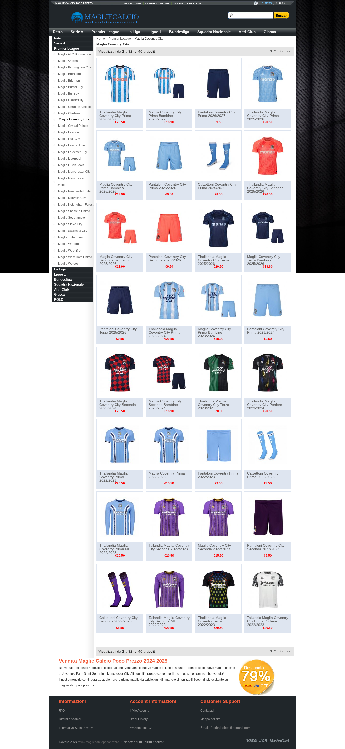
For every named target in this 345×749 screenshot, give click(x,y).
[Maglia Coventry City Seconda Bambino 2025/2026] (119, 228)
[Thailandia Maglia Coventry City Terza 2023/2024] (218, 372)
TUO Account (132, 3)
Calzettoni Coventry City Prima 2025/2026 (217, 186)
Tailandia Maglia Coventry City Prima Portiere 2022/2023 (267, 621)
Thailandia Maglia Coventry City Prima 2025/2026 (263, 115)
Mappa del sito (210, 719)
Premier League (105, 32)
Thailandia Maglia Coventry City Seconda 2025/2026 (265, 187)
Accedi (178, 3)
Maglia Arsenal (68, 61)
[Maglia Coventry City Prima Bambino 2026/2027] (169, 83)
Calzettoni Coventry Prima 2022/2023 (262, 475)
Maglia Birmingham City (74, 67)
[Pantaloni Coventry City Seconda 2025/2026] (169, 228)
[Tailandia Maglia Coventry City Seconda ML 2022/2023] (169, 589)
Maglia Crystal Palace (72, 126)
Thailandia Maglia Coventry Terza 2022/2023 (212, 621)
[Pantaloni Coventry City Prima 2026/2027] (218, 83)
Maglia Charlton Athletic (74, 107)
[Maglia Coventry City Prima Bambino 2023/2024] (218, 300)
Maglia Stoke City (69, 224)
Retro (58, 32)
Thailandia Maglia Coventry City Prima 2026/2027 (115, 115)
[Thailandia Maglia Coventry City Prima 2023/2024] (169, 300)
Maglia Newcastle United (74, 191)
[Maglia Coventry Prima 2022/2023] (169, 444)
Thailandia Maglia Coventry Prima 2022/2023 (113, 476)
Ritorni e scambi (70, 719)
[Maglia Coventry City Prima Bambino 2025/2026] (119, 156)
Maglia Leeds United (72, 145)
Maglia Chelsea (68, 113)
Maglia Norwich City (71, 198)
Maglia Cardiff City (70, 100)
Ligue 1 (154, 32)
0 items (267, 3)
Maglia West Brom (70, 250)
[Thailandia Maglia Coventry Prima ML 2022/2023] (119, 517)
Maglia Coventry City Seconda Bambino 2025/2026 (115, 260)
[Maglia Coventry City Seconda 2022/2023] (218, 517)
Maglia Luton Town (70, 165)
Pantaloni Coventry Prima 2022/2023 (218, 475)
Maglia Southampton (72, 217)
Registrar (194, 3)
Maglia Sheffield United (73, 211)
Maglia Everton (68, 132)
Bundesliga (179, 32)
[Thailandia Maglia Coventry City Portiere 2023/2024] (267, 372)
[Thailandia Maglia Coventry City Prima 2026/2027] (119, 83)
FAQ (62, 710)
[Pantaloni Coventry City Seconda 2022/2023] (267, 517)
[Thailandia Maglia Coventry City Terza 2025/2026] (218, 228)
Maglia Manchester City (73, 171)
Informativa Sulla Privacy (76, 728)
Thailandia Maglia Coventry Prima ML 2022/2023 (114, 549)
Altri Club (247, 32)
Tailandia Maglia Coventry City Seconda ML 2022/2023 (169, 621)
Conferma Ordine (157, 3)
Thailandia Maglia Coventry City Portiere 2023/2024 (264, 404)
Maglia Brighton (68, 80)
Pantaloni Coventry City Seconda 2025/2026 (167, 258)
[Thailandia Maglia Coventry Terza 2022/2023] (218, 589)
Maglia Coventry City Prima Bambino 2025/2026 (115, 187)
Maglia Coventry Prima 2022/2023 (167, 475)
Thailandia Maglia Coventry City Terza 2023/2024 (213, 404)
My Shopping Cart (142, 728)
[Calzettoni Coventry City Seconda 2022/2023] (119, 589)
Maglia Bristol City (70, 87)
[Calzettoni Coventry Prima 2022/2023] (267, 444)
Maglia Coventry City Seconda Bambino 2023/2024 (165, 404)
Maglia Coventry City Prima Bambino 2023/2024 (214, 332)
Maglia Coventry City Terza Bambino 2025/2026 (263, 260)
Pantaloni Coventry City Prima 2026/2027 (216, 114)
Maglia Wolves (67, 263)
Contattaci (207, 710)
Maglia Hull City (68, 139)
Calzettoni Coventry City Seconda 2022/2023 (118, 619)
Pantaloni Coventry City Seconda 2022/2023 (265, 547)
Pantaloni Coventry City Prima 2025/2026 (167, 186)
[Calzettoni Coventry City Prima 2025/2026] (218, 156)
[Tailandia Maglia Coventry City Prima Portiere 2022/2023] (267, 589)
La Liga (133, 32)
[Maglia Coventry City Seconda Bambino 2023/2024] (169, 372)
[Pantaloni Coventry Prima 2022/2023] (218, 444)
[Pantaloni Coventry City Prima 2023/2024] (267, 300)
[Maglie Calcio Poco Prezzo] (129, 18)
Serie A (77, 32)
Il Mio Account (139, 710)
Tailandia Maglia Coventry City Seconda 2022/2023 (169, 547)
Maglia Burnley (68, 93)
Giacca (270, 32)
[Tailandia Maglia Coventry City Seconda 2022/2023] (169, 517)
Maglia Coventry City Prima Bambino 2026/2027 (165, 115)
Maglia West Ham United (74, 257)
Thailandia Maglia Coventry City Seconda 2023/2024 (117, 404)
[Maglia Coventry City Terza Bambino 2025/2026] (267, 228)
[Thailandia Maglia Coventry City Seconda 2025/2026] (267, 156)
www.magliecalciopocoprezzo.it (99, 742)
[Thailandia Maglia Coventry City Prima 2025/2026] (267, 83)
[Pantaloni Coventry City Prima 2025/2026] (169, 156)
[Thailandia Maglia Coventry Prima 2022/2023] (119, 444)
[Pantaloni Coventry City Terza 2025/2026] (119, 300)
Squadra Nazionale (214, 32)
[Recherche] (281, 15)
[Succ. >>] (284, 51)
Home (100, 38)
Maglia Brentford (69, 74)
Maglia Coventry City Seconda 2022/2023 (214, 547)
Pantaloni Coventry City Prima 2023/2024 (265, 330)
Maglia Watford (68, 244)
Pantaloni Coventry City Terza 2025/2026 (118, 330)
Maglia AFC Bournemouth (75, 54)
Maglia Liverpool (69, 158)
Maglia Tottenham (70, 237)
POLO (58, 300)
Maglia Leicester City (72, 152)
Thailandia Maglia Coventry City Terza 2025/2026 (213, 260)
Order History (139, 719)
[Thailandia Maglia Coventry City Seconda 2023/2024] (119, 372)
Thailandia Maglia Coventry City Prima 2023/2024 (164, 332)
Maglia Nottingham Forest (75, 204)
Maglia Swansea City (72, 231)
